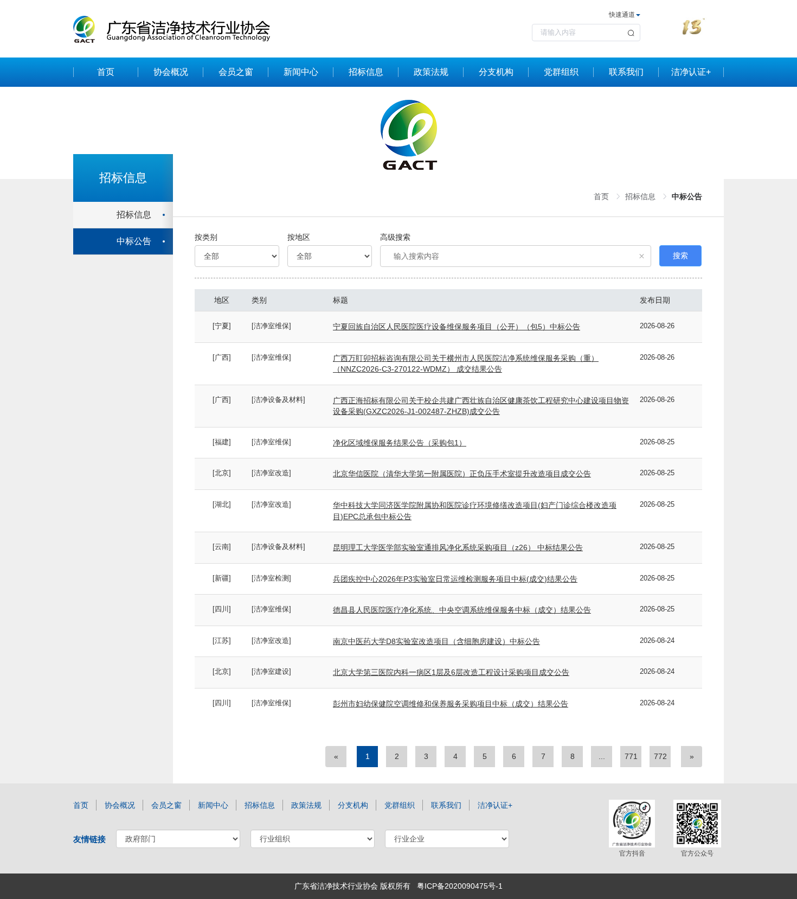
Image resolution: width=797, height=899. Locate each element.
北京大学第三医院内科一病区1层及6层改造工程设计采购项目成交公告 (451, 672)
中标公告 (134, 241)
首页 (105, 71)
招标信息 (366, 71)
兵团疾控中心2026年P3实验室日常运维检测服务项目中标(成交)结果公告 (455, 579)
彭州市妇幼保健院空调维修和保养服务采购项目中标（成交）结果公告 (450, 703)
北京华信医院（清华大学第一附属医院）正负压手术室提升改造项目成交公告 (462, 473)
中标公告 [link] (687, 196)
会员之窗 (235, 71)
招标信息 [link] (640, 196)
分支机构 (496, 71)
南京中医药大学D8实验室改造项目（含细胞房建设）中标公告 (436, 641)
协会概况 (170, 71)
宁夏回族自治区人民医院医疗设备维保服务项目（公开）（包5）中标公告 (456, 326)
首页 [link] (601, 196)
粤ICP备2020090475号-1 (460, 886)
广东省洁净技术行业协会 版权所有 (352, 886)
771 (631, 756)
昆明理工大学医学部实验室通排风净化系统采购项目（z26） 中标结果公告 (458, 547)
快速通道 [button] (622, 14)
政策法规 (431, 71)
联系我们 (626, 71)
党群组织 (561, 71)
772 (660, 756)
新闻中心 (301, 71)
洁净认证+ (691, 71)
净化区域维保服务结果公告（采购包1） (399, 442)
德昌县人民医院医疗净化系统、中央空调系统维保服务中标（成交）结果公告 (462, 609)
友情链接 (89, 839)
